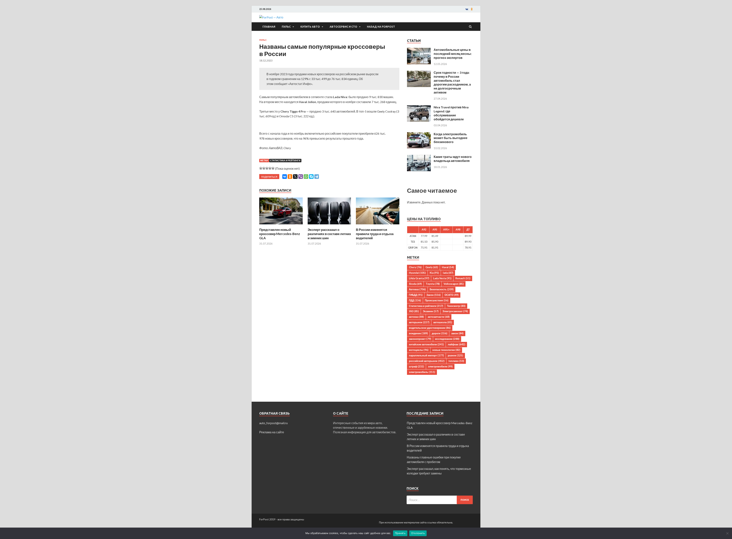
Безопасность (441, 289)
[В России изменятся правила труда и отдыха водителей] (377, 225)
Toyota (433, 283)
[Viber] (300, 176)
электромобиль (422, 371)
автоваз (416, 316)
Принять (400, 533)
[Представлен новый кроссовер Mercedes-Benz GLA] (281, 225)
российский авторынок (426, 360)
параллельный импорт (426, 355)
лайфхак (456, 344)
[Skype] (311, 176)
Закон (433, 294)
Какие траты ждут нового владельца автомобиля (453, 158)
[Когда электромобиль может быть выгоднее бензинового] (419, 134)
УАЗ (414, 311)
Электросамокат (455, 311)
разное (455, 355)
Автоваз (417, 289)
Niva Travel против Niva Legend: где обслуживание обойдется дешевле (451, 113)
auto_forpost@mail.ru (273, 423)
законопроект (420, 338)
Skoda (415, 283)
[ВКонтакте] (284, 176)
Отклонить (418, 533)
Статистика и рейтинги (285, 160)
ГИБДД (415, 294)
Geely (431, 267)
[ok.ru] (472, 9)
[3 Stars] (266, 168)
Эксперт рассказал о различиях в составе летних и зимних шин (329, 234)
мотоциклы (418, 349)
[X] (295, 176)
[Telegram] (316, 176)
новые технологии (446, 349)
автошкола (442, 322)
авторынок (419, 322)
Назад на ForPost (381, 26)
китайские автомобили (426, 344)
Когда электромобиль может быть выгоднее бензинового (450, 138)
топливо (456, 360)
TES (413, 241)
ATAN (413, 236)
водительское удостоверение (429, 327)
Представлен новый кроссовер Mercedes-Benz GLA (279, 234)
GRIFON (412, 247)
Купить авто (310, 26)
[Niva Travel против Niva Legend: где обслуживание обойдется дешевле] (419, 107)
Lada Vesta (442, 278)
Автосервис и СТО (343, 26)
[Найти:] (440, 500)
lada (448, 272)
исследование (447, 338)
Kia (434, 272)
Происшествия (436, 300)
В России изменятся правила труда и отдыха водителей (374, 234)
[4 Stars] (269, 168)
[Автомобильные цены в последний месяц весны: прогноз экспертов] (419, 50)
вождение (418, 333)
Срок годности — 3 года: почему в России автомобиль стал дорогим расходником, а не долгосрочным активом (452, 82)
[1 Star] (260, 168)
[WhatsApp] (306, 176)
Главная (268, 26)
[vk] (466, 9)
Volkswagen (454, 283)
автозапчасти (438, 316)
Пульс (286, 26)
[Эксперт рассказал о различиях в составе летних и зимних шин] (329, 225)
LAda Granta (419, 278)
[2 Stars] (263, 168)
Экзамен (430, 311)
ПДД (415, 300)
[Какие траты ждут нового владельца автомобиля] (419, 157)
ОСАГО (451, 294)
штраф (416, 366)
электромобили (440, 366)
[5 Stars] (272, 168)
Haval (448, 267)
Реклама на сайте (271, 432)
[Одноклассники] (290, 176)
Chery (415, 267)
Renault (462, 278)
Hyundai (417, 272)
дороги (439, 333)
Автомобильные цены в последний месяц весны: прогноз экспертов (453, 53)
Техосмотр (456, 305)
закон (457, 333)
